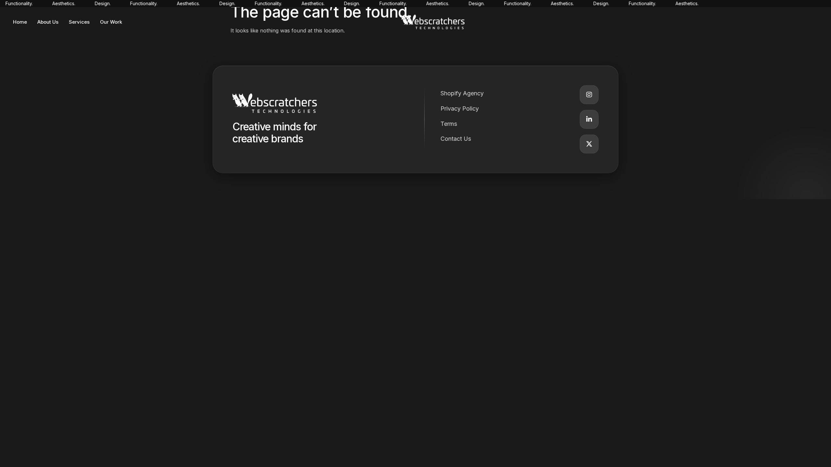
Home (20, 22)
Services (79, 22)
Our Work (111, 22)
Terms (448, 123)
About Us (47, 22)
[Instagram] (589, 94)
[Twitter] (589, 144)
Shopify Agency (462, 93)
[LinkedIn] (589, 119)
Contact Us (455, 138)
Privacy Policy (459, 108)
